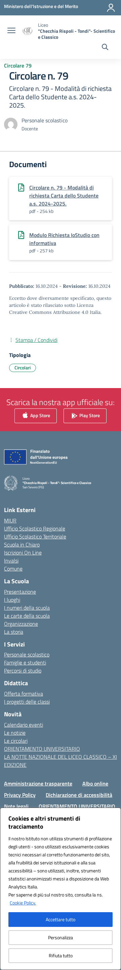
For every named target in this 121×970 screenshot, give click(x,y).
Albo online (95, 783)
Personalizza (60, 937)
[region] (60, 889)
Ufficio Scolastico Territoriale (35, 536)
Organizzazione (21, 624)
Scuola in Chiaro (22, 544)
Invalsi (11, 561)
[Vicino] (114, 813)
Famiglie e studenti (25, 662)
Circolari (22, 367)
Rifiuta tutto (61, 955)
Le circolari (16, 741)
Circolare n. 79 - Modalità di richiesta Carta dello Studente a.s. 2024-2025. (63, 196)
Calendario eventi (23, 725)
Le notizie (15, 733)
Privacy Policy (20, 795)
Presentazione (20, 592)
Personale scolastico (26, 654)
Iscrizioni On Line (23, 553)
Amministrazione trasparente (38, 783)
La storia (13, 632)
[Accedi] (111, 7)
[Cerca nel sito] (105, 47)
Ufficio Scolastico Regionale (34, 528)
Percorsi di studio (22, 670)
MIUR (10, 520)
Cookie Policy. (23, 902)
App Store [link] (39, 414)
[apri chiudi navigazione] (11, 31)
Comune (13, 569)
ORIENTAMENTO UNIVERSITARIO (42, 749)
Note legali (16, 806)
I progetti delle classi (27, 702)
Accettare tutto (60, 919)
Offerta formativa (23, 694)
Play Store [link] (89, 414)
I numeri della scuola (27, 608)
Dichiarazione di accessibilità (79, 795)
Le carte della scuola (27, 616)
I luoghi (12, 600)
